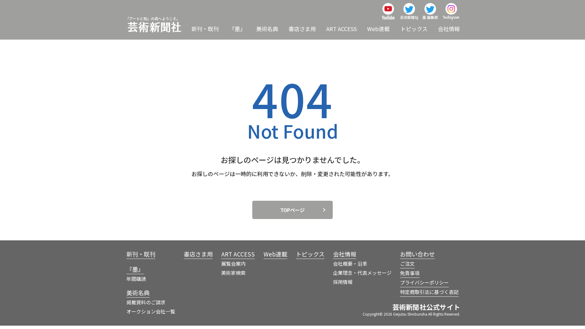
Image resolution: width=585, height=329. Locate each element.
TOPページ (292, 210)
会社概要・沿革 (350, 263)
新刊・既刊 (205, 29)
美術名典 (267, 29)
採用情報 (343, 281)
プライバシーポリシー (424, 282)
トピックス (413, 29)
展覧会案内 (233, 263)
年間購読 (136, 278)
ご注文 (407, 263)
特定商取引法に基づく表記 (429, 291)
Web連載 (378, 29)
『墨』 (237, 29)
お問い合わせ (417, 254)
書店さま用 (302, 29)
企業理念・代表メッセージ (362, 272)
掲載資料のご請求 (145, 302)
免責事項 (410, 273)
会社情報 (449, 29)
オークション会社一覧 (150, 311)
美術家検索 (233, 272)
